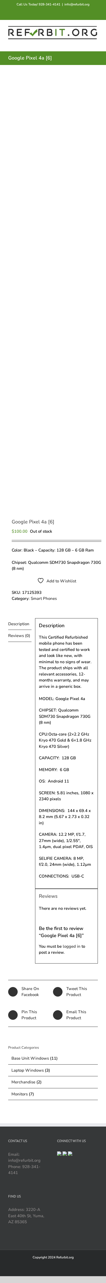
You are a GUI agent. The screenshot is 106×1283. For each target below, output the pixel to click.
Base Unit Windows (30, 1058)
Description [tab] (18, 624)
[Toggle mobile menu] (95, 43)
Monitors (19, 1094)
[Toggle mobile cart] (76, 43)
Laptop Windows (27, 1070)
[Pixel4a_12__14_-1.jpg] (53, 292)
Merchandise (23, 1082)
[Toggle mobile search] (86, 43)
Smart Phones (44, 598)
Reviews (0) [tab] (19, 635)
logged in (71, 946)
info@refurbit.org (76, 4)
